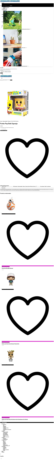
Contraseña (1, 70)
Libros (4, 430)
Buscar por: (1, 5)
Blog (2, 451)
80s (3, 440)
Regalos (3, 431)
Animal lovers (5, 10)
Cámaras (4, 438)
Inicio (1, 121)
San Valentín (5, 433)
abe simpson (42, 186)
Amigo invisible (5, 9)
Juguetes (4, 428)
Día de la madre (5, 435)
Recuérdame (2, 71)
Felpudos (4, 447)
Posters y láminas (6, 449)
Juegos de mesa (5, 6)
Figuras (9, 121)
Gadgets (3, 14)
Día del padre (5, 434)
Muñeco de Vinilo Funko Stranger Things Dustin (10, 343)
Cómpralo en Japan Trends (11, 213)
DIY (3, 4)
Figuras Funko (5, 8)
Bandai (4, 441)
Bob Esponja (15, 186)
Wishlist (3, 452)
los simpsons (49, 186)
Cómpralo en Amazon (3, 130)
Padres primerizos (6, 436)
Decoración (3, 446)
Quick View (4, 213)
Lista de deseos (4, 422)
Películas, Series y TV (33, 186)
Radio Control (5, 439)
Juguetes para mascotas (6, 7)
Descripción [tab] (3, 187)
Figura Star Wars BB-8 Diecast (7, 268)
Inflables (4, 427)
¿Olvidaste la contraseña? (7, 71)
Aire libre (4, 3)
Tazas (4, 450)
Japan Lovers (5, 444)
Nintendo (4, 443)
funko (45, 186)
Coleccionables (5, 121)
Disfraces (4, 426)
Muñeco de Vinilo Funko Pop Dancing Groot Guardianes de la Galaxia (15, 419)
